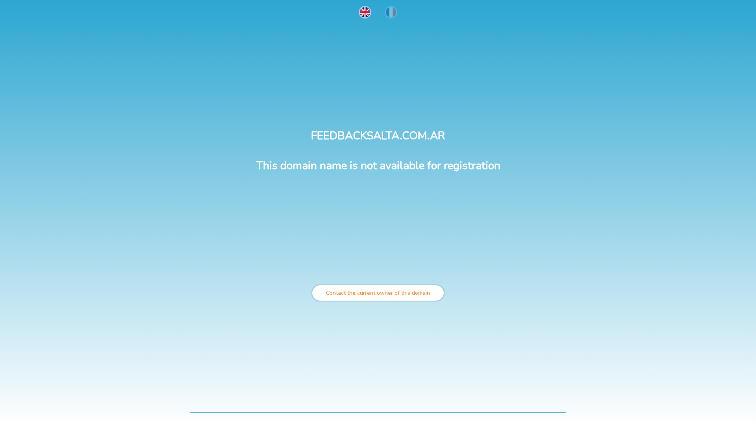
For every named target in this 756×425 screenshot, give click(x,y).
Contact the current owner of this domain (378, 293)
